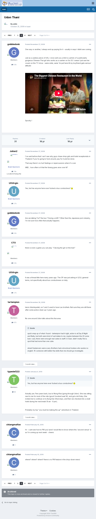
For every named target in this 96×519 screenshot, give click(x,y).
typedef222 (13, 371)
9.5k (15, 64)
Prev (10, 35)
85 (15, 392)
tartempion (13, 302)
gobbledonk (13, 44)
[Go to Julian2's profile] (14, 159)
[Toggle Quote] (29, 328)
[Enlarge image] (72, 188)
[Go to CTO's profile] (14, 251)
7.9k (14, 171)
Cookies (52, 511)
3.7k (15, 203)
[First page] (4, 35)
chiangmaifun (13, 424)
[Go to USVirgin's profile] (14, 191)
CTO (13, 242)
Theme (43, 511)
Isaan (29, 26)
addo (15, 24)
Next (30, 35)
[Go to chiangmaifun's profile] (14, 433)
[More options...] (90, 44)
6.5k (15, 263)
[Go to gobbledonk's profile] (14, 52)
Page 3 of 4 (44, 35)
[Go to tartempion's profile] (14, 310)
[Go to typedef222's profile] (14, 380)
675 (14, 322)
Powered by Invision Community (48, 515)
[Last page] (35, 35)
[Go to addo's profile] (6, 25)
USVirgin (13, 183)
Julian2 (13, 151)
